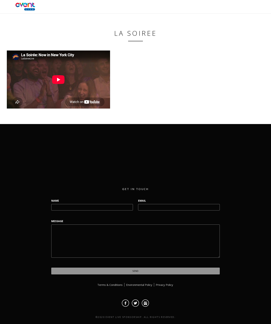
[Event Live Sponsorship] (24, 6)
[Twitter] (135, 303)
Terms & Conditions (110, 285)
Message (57, 221)
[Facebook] (125, 303)
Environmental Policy (139, 285)
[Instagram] (145, 303)
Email (142, 200)
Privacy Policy (164, 285)
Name (55, 200)
